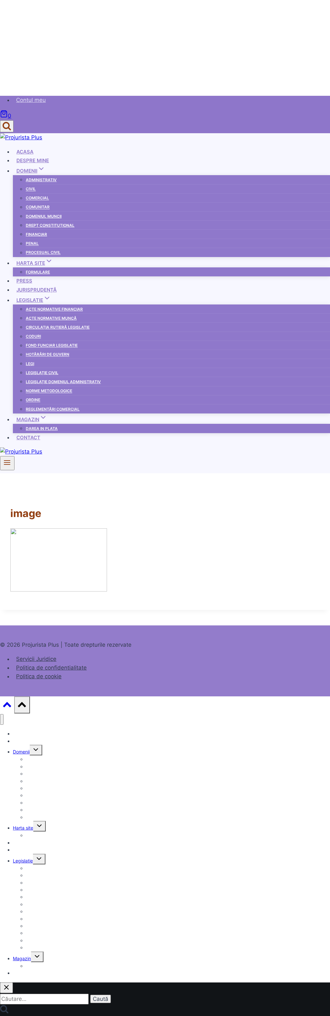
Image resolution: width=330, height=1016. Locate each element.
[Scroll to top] (7, 706)
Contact (28, 437)
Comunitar (38, 207)
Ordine (33, 400)
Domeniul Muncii (44, 216)
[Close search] (6, 987)
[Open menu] (7, 463)
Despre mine (32, 160)
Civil (31, 189)
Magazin (22, 958)
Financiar (36, 234)
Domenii (21, 751)
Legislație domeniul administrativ (63, 381)
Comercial (37, 198)
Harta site (23, 828)
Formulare (38, 272)
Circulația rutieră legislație (58, 327)
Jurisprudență (36, 290)
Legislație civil (42, 372)
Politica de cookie (39, 676)
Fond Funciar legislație (52, 345)
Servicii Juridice (36, 659)
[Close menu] (2, 719)
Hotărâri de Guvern (47, 354)
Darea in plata (42, 428)
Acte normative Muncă (51, 318)
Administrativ (41, 179)
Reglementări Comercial (53, 409)
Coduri (33, 336)
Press (24, 281)
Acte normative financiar (54, 309)
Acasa (25, 152)
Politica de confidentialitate (51, 667)
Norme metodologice (49, 391)
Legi (30, 363)
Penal (32, 243)
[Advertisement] (165, 45)
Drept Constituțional (50, 225)
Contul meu (31, 100)
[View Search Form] (7, 126)
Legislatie (23, 860)
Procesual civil (43, 252)
